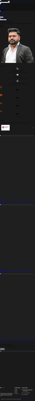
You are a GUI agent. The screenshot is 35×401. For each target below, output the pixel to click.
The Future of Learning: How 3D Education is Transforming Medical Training (17, 339)
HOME (3, 12)
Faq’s (2, 14)
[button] (1, 127)
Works (2, 13)
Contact (3, 15)
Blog (2, 199)
